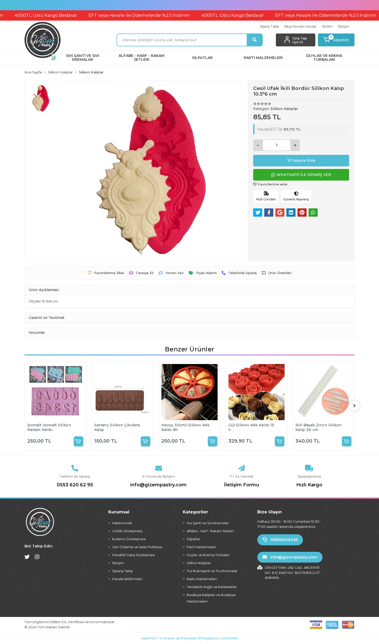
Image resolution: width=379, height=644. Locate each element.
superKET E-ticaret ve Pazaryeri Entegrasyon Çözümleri (189, 638)
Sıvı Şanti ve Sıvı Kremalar (208, 523)
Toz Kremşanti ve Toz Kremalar (212, 571)
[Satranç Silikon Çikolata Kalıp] (122, 392)
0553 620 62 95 (75, 485)
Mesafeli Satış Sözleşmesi (133, 555)
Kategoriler (195, 512)
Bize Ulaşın (269, 512)
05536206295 (283, 539)
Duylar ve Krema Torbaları (208, 555)
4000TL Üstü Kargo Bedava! (213, 15)
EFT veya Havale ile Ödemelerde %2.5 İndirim (119, 15)
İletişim (343, 26)
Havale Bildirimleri (127, 579)
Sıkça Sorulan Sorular (300, 26)
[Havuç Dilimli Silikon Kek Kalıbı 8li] (189, 392)
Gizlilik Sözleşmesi (127, 531)
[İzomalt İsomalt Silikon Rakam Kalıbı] (55, 392)
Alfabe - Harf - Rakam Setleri (210, 531)
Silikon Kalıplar (199, 563)
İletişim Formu (241, 485)
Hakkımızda (122, 523)
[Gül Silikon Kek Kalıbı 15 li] (256, 392)
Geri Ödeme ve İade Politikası (137, 547)
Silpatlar (193, 539)
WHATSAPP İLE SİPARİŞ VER (303, 174)
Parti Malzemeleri (201, 547)
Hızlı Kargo (309, 485)
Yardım (327, 26)
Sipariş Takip (269, 26)
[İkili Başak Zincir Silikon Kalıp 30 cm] (323, 392)
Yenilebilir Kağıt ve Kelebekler (212, 587)
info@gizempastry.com (158, 485)
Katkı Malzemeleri (202, 579)
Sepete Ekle (304, 160)
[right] (354, 405)
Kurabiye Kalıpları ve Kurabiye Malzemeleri (211, 598)
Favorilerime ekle (272, 184)
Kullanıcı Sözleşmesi (129, 539)
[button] (336, 39)
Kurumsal (118, 512)
